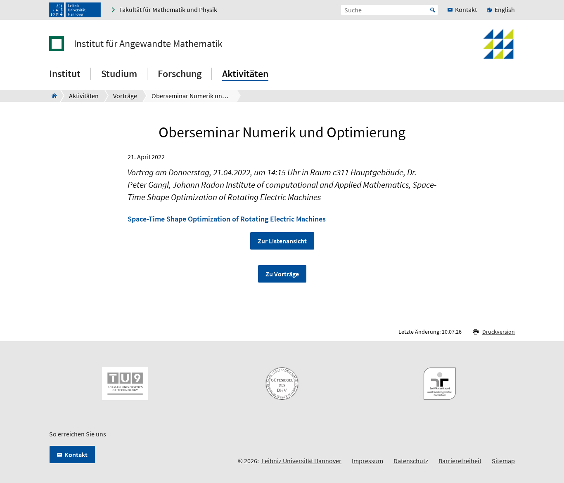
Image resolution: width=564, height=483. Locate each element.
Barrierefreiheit (459, 461)
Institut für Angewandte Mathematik (148, 44)
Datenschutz (410, 461)
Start (433, 10)
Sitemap (503, 461)
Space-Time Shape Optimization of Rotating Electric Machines (227, 219)
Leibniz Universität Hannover (301, 461)
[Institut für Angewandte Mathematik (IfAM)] (51, 95)
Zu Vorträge (282, 274)
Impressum (367, 461)
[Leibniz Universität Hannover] (75, 9)
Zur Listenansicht (282, 241)
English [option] (505, 9)
